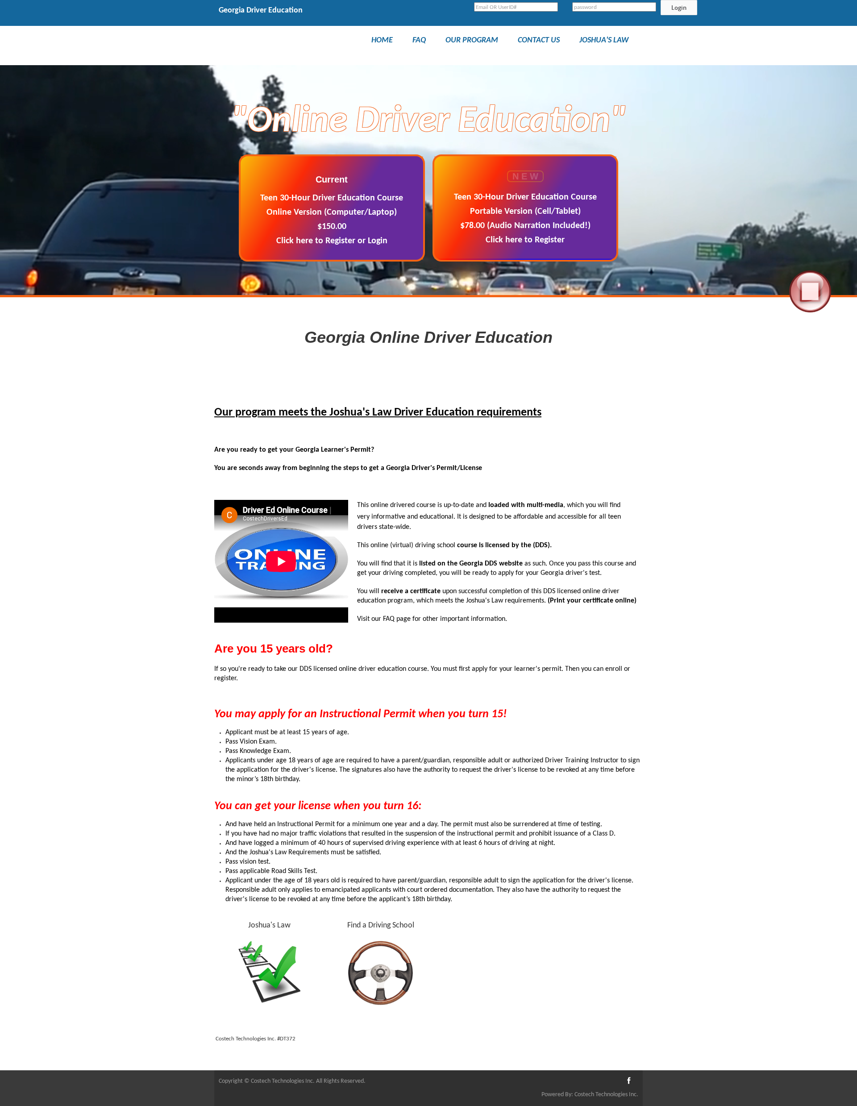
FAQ (419, 40)
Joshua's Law (603, 40)
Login (678, 8)
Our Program (471, 40)
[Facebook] (628, 1081)
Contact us (539, 40)
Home (382, 40)
